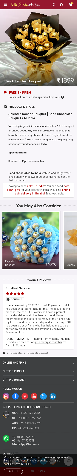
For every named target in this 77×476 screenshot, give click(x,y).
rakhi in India (35, 186)
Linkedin (53, 396)
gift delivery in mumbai (48, 342)
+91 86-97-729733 (23, 440)
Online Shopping (14, 362)
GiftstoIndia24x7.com (25, 5)
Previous (3, 240)
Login (61, 4)
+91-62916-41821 (28, 428)
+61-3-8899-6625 (30, 423)
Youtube (34, 396)
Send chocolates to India (24, 173)
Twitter (43, 396)
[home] (4, 353)
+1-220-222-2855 (29, 412)
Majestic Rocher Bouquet (14, 263)
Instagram (6, 396)
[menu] (5, 5)
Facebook (15, 396)
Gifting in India (13, 371)
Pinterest (24, 396)
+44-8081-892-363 (29, 418)
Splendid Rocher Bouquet (22, 81)
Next (74, 240)
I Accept (13, 471)
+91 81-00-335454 (23, 437)
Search (54, 4)
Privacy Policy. (22, 464)
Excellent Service (18, 288)
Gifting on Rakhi (14, 379)
